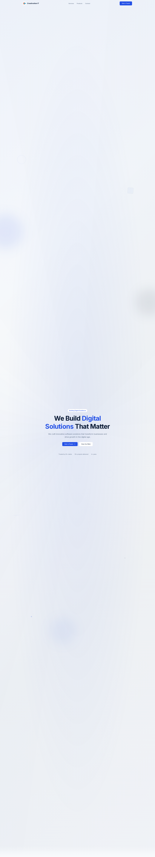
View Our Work (86, 444)
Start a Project (68, 444)
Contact (87, 3)
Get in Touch (126, 3)
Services (71, 3)
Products (79, 3)
